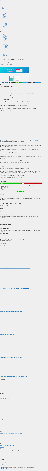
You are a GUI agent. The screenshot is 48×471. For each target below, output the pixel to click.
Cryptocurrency (5, 34)
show (4, 84)
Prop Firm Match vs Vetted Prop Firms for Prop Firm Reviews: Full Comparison (14, 288)
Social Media (5, 44)
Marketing (3, 14)
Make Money (5, 36)
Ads (3, 15)
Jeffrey (5, 97)
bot (26, 239)
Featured (3, 7)
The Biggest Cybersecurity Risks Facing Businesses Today (11, 311)
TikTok (6, 20)
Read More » (2, 411)
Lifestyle (4, 35)
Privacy (4, 11)
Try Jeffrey (1, 140)
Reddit (6, 24)
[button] (24, 31)
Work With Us (5, 55)
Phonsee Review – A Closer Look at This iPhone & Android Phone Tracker (13, 376)
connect (25, 467)
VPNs (5, 13)
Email (4, 17)
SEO (3, 18)
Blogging (4, 16)
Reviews (4, 27)
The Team (3, 54)
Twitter (6, 21)
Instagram (6, 45)
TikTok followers (37, 140)
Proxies (6, 12)
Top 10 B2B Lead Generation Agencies (7, 334)
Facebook (6, 22)
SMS (4, 26)
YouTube (6, 25)
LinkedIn (6, 23)
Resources (3, 53)
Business (3, 8)
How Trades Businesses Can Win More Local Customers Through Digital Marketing (15, 268)
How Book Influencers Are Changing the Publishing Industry (11, 357)
